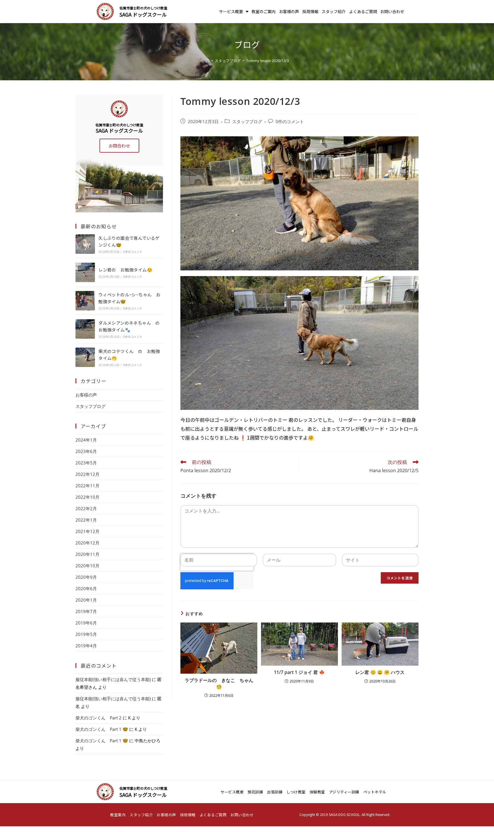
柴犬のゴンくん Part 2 (98, 718)
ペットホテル (375, 792)
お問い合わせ (392, 11)
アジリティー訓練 (344, 792)
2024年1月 (86, 440)
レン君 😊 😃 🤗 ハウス (380, 672)
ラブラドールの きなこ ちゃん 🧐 (219, 683)
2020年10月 (87, 565)
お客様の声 (289, 11)
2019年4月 (86, 646)
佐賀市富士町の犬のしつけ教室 (143, 7)
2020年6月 (86, 588)
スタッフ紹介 (334, 11)
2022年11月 (87, 485)
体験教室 (317, 792)
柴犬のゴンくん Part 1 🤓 (101, 729)
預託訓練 (255, 792)
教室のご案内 (264, 11)
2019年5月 (86, 634)
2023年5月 (86, 463)
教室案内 (118, 814)
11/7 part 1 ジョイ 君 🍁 (299, 672)
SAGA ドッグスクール (143, 14)
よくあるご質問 (363, 11)
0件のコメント (290, 121)
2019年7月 (86, 611)
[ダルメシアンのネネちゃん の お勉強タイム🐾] (85, 329)
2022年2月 (86, 508)
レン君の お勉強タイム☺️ (125, 270)
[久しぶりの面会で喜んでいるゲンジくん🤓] (85, 244)
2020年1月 (86, 600)
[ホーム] (207, 60)
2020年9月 (86, 577)
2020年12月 (87, 543)
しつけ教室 (296, 792)
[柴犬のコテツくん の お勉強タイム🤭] (85, 357)
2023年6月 (86, 451)
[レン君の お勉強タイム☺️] (85, 272)
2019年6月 (86, 623)
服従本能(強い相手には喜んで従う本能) (113, 679)
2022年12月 (87, 474)
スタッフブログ (247, 121)
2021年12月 (87, 531)
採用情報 (310, 11)
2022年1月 (86, 520)
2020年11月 (87, 554)
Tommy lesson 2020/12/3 (267, 60)
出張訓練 (274, 792)
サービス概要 (231, 11)
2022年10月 (87, 497)
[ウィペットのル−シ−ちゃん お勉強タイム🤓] (85, 300)
